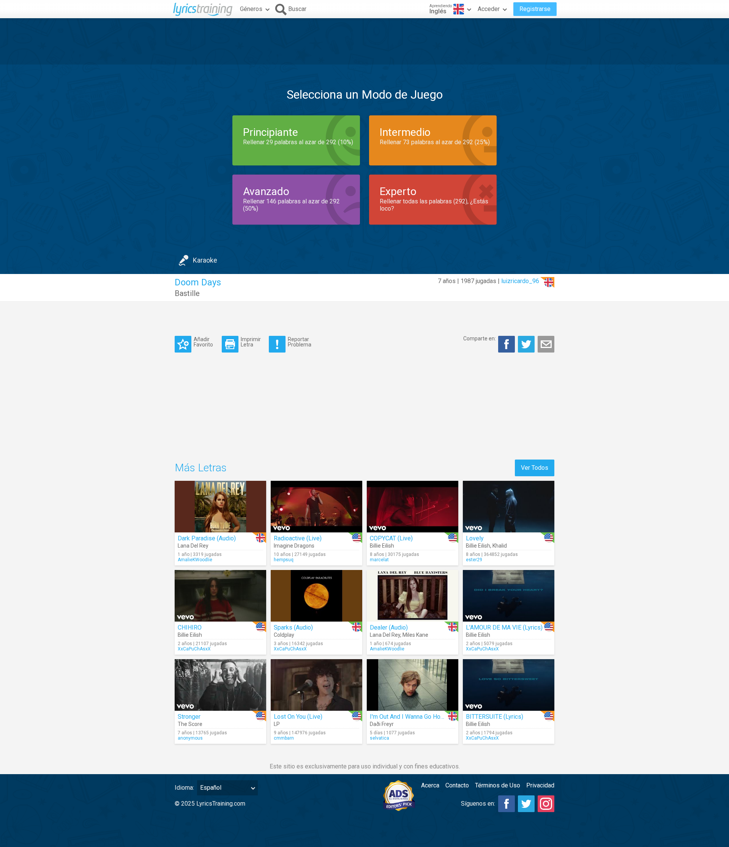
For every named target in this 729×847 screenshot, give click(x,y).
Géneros (251, 9)
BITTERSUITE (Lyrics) (494, 716)
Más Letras (201, 467)
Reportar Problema (299, 341)
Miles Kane (415, 635)
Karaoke (205, 260)
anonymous (190, 738)
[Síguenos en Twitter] (526, 803)
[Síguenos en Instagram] (546, 803)
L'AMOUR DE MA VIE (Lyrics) (504, 627)
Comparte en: (479, 338)
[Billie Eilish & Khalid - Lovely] (508, 506)
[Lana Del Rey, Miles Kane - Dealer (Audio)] (412, 596)
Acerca (430, 785)
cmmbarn (284, 738)
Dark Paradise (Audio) (207, 538)
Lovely (475, 538)
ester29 (474, 559)
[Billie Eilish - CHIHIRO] (220, 596)
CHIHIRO (190, 627)
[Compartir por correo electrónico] (546, 344)
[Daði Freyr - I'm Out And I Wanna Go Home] (412, 685)
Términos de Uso (497, 785)
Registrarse (535, 9)
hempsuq (283, 559)
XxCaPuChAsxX (194, 649)
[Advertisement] (364, 41)
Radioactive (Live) (298, 538)
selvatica (379, 738)
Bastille (187, 293)
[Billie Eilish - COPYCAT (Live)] (412, 506)
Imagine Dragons (294, 546)
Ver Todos (534, 467)
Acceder (489, 9)
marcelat (379, 559)
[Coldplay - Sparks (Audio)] (316, 596)
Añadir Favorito (203, 341)
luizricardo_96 (520, 281)
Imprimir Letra (251, 341)
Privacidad (540, 785)
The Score (190, 724)
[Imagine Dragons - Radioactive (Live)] (316, 506)
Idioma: (184, 787)
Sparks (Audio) (293, 627)
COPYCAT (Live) (391, 538)
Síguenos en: (478, 803)
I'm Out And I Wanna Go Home (409, 716)
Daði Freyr (382, 724)
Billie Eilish (382, 546)
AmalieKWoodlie (195, 559)
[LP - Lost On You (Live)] (316, 685)
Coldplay (284, 635)
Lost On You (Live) (298, 716)
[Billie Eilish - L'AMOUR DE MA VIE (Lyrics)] (508, 596)
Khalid (499, 546)
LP (277, 724)
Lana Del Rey (193, 546)
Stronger (189, 716)
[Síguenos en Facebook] (506, 803)
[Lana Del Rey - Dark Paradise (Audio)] (220, 506)
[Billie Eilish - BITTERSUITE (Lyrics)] (508, 685)
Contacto (457, 785)
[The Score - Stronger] (220, 685)
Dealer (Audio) (389, 627)
